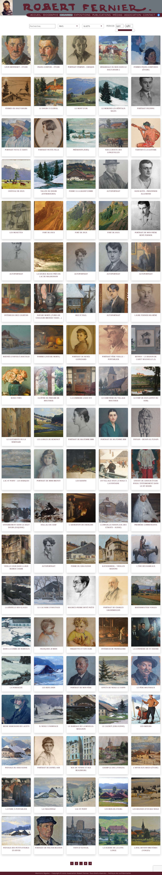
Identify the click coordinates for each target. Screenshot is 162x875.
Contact (149, 15)
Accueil (35, 15)
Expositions (82, 15)
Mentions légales (42, 873)
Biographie (50, 15)
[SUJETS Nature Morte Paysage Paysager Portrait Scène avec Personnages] (93, 28)
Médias (117, 15)
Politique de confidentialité (119, 873)
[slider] (116, 30)
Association (132, 15)
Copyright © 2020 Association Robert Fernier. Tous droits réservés (79, 873)
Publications (101, 15)
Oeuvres (66, 15)
